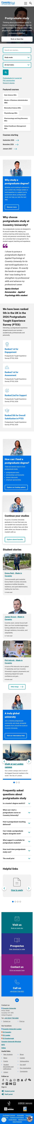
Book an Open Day (17, 39)
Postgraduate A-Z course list (12, 78)
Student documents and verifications (8, 1067)
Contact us (17, 968)
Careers (22, 1058)
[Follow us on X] (7, 1080)
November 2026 (8, 144)
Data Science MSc (10, 95)
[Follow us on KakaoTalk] (14, 1083)
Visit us (17, 926)
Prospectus (17, 947)
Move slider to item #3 (19, 782)
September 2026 (8, 140)
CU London (6, 1035)
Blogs (22, 1054)
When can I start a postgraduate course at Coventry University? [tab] (11, 812)
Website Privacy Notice (25, 1119)
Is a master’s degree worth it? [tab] (14, 803)
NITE (3, 1045)
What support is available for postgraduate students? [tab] (14, 841)
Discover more (12, 207)
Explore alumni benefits (15, 539)
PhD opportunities (9, 80)
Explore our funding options (16, 487)
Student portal (9, 1091)
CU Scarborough (8, 1038)
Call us (17, 989)
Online (3, 1048)
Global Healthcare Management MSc (15, 127)
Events (5, 1061)
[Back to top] (17, 1000)
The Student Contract (9, 1115)
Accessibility (20, 1115)
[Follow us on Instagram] (14, 1080)
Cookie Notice (13, 1119)
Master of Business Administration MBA (16, 101)
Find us (21, 1021)
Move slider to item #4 (20, 901)
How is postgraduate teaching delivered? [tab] (14, 823)
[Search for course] (5, 72)
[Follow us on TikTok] (25, 1080)
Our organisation (25, 1068)
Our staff (23, 1065)
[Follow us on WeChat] (29, 1080)
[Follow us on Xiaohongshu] (7, 1083)
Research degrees (9, 83)
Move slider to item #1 (14, 782)
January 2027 (7, 149)
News (5, 1058)
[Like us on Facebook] (3, 1080)
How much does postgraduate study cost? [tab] (14, 850)
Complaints (23, 1071)
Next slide (28, 761)
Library (5, 1072)
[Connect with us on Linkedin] (18, 1080)
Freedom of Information (17, 1117)
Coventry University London (12, 1029)
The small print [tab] (8, 858)
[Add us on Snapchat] (22, 1080)
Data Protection (17, 1122)
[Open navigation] (25, 3)
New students (8, 1054)
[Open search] (31, 3)
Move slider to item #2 (16, 782)
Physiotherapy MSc (10, 113)
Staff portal (9, 1094)
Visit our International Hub (16, 736)
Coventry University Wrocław (11, 1042)
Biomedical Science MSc (12, 108)
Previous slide (4, 761)
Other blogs (15, 687)
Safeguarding (24, 1061)
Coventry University (9, 1008)
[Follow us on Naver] (10, 1083)
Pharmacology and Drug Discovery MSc (16, 120)
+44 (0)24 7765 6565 (11, 1018)
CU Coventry (7, 1032)
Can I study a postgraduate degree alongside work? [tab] (13, 832)
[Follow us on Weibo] (3, 1083)
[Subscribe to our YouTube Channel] (10, 1080)
